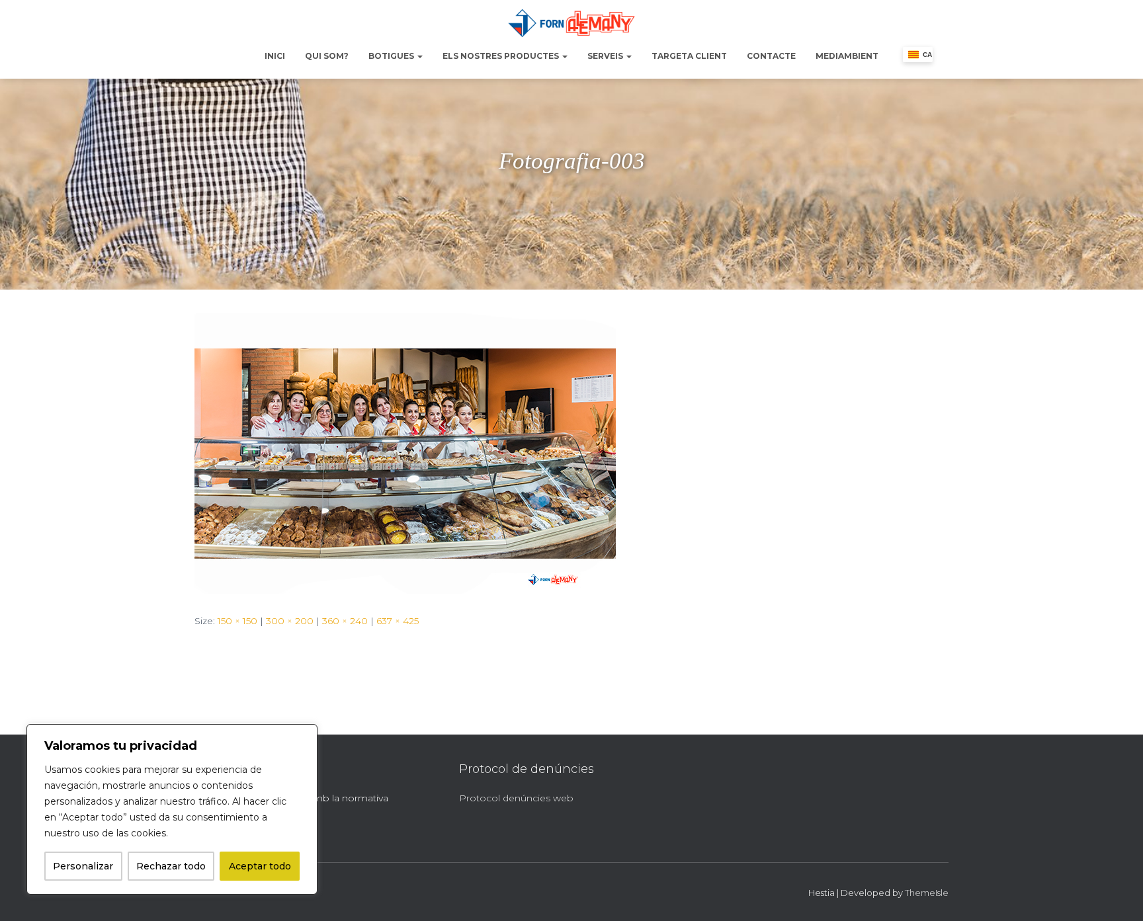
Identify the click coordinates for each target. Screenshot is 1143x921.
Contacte (771, 56)
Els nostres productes (502, 56)
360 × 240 (345, 621)
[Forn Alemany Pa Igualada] (571, 23)
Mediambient (847, 56)
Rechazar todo (171, 866)
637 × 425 (397, 621)
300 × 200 (290, 621)
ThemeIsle (927, 892)
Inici (275, 56)
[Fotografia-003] (405, 452)
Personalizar (83, 866)
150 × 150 (237, 621)
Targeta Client (689, 56)
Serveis (606, 56)
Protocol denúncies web (516, 798)
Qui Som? (327, 56)
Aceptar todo (260, 866)
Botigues (392, 56)
